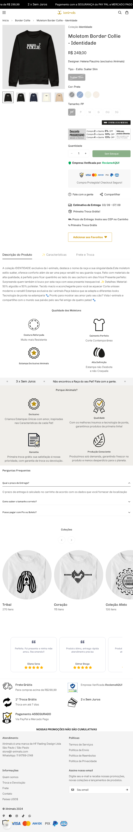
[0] (127, 12)
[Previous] (61, 540)
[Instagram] (16, 816)
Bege (96, 94)
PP (72, 113)
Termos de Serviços (81, 744)
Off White (88, 94)
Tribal (6, 605)
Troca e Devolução (13, 782)
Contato (7, 793)
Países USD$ (10, 799)
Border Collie (22, 20)
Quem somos (10, 777)
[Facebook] (10, 816)
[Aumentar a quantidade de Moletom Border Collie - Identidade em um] (85, 153)
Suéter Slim (77, 78)
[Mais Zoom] (58, 31)
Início (5, 20)
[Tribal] (27, 574)
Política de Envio (79, 750)
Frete (5, 788)
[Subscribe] (127, 789)
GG (108, 113)
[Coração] (78, 574)
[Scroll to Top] (126, 814)
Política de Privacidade (83, 761)
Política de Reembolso (82, 755)
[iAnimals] (66, 12)
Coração (60, 605)
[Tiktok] (23, 816)
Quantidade (75, 145)
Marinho (80, 94)
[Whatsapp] (29, 816)
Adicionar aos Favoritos (88, 237)
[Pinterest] (3, 816)
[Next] (71, 540)
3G (117, 113)
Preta (72, 94)
